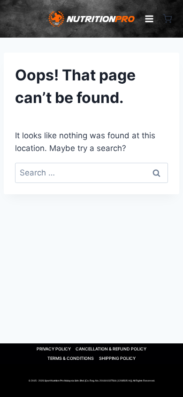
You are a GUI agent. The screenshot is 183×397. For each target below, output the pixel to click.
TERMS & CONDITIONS (70, 358)
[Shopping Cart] (167, 18)
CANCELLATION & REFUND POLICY (111, 348)
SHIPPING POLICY (117, 358)
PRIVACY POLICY (54, 348)
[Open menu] (149, 18)
